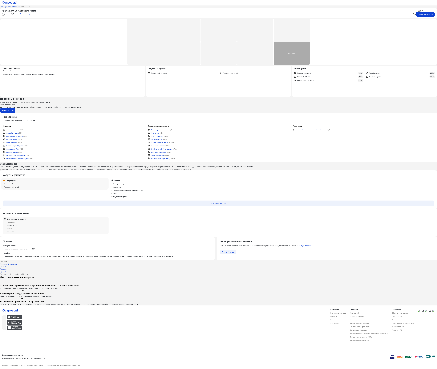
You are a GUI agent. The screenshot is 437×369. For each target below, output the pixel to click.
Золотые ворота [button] (11, 143)
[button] (163, 42)
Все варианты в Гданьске (10, 7)
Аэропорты (297, 126)
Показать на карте (25, 14)
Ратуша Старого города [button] (14, 136)
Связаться (12, 264)
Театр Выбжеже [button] (11, 139)
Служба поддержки (357, 316)
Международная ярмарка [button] (160, 130)
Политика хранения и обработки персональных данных (23, 365)
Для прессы (334, 323)
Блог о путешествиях (357, 320)
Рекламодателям (398, 327)
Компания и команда (338, 313)
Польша (3, 269)
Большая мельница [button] (12, 130)
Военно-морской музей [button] (159, 143)
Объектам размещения (400, 313)
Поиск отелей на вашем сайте (403, 323)
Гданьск (3, 271)
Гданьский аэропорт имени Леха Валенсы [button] (311, 130)
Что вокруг (7, 126)
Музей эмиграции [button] (157, 155)
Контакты (333, 316)
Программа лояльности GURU (361, 337)
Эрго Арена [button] (155, 133)
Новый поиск (26, 7)
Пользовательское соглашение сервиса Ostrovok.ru (369, 333)
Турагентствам (397, 316)
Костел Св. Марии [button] (12, 133)
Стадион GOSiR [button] (156, 139)
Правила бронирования (358, 330)
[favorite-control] (414, 14)
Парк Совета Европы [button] (158, 152)
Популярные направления (359, 323)
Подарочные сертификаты (359, 340)
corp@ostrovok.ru (305, 246)
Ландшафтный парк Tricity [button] (160, 159)
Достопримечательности (158, 126)
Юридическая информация (359, 327)
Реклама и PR (397, 330)
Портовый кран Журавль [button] (14, 146)
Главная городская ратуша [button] (15, 155)
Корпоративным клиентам (401, 320)
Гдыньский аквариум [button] (158, 146)
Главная (3, 266)
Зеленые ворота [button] (11, 152)
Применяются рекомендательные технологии (63, 365)
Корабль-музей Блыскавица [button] (161, 149)
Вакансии (333, 320)
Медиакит (4, 264)
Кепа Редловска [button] (156, 136)
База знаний (354, 313)
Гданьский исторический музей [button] (17, 159)
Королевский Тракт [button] (12, 149)
